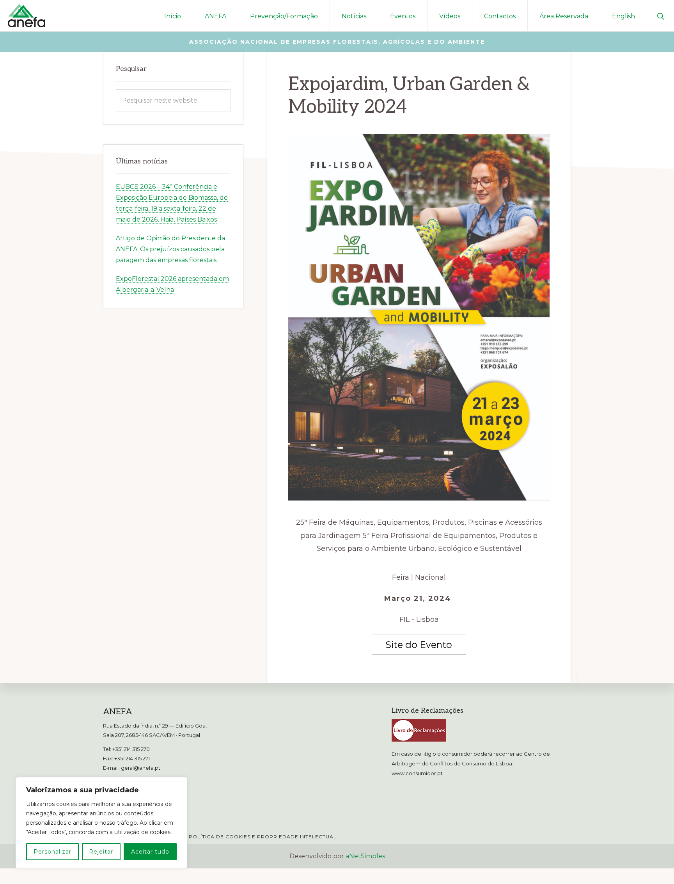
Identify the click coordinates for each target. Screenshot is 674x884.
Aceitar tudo (150, 851)
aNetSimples (365, 856)
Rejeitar (101, 851)
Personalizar (52, 851)
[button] (660, 15)
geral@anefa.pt (140, 768)
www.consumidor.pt (417, 773)
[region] (101, 822)
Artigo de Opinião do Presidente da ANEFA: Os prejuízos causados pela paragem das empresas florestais (170, 249)
